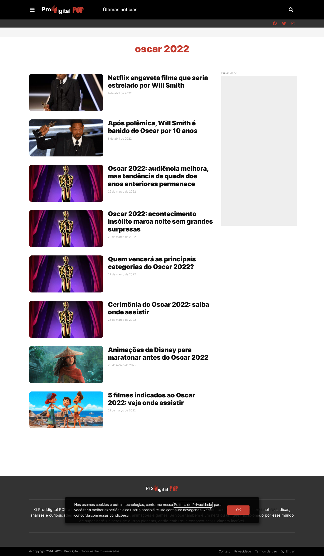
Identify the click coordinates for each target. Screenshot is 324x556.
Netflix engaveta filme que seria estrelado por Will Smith (158, 81)
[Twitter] (284, 23)
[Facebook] (275, 23)
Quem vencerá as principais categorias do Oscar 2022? (152, 263)
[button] (291, 10)
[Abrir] (32, 10)
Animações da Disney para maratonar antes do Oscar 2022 (158, 353)
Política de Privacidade (193, 504)
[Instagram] (293, 23)
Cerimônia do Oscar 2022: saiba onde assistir (158, 308)
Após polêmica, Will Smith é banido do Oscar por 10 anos (153, 127)
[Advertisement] (260, 150)
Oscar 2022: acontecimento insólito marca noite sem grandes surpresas (160, 221)
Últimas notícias (120, 9)
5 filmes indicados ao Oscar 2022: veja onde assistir (151, 399)
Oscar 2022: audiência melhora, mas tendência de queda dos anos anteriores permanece (158, 176)
